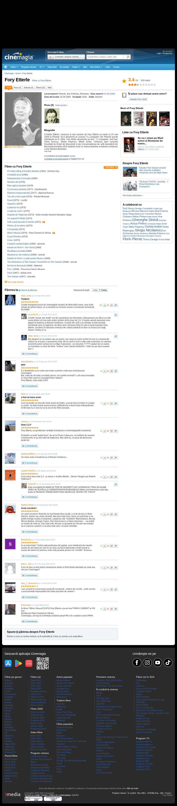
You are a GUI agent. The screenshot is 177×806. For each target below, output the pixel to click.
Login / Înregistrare (164, 53)
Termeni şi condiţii (32, 795)
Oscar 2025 (10, 765)
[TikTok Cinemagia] (168, 662)
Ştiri (85, 67)
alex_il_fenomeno (29, 583)
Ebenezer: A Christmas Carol (149, 710)
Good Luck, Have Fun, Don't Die (72, 741)
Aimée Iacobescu (141, 233)
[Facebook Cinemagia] (137, 662)
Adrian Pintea (139, 216)
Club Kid (61, 704)
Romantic (9, 727)
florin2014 (26, 539)
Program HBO (142, 761)
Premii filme (11, 755)
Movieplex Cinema (39, 765)
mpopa (24, 421)
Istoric (7, 713)
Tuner (59, 763)
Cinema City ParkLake (41, 781)
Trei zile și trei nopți (16, 196)
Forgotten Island (143, 691)
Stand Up (9, 736)
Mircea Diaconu (139, 211)
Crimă (7, 691)
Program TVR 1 (143, 767)
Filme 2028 (36, 680)
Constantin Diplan (154, 224)
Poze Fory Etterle (15, 147)
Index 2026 (36, 736)
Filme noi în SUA (145, 677)
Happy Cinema (38, 773)
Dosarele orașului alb (106, 723)
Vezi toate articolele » (133, 195)
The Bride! (61, 755)
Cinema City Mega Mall (42, 778)
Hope (98, 759)
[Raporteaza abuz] (116, 305)
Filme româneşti (38, 702)
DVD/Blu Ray (153, 793)
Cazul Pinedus (14, 236)
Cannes (8, 770)
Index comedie (37, 744)
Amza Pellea (138, 223)
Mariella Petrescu (157, 233)
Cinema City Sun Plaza (41, 776)
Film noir (9, 708)
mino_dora (26, 296)
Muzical (8, 722)
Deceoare (25, 605)
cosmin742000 (28, 471)
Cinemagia (9, 73)
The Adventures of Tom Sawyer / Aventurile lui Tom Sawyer (34, 262)
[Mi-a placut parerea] (104, 305)
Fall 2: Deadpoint (104, 709)
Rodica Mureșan (138, 236)
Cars (98, 712)
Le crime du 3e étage (106, 720)
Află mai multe (132, 788)
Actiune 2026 (37, 715)
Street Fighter (142, 705)
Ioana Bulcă (155, 211)
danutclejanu (27, 361)
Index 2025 (36, 738)
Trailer (44, 222)
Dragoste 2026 (38, 720)
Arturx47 (32, 484)
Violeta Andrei (153, 226)
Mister (7, 716)
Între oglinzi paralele (17, 185)
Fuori (98, 695)
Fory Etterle (17, 79)
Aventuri (8, 686)
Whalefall (61, 720)
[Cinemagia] (5, 67)
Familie (8, 702)
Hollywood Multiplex (40, 767)
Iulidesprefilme (28, 454)
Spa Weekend (103, 683)
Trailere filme (64, 700)
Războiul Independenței (18, 193)
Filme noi (36, 677)
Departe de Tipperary (17, 215)
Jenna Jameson (64, 686)
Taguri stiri (9, 747)
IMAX (33, 762)
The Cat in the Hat (144, 708)
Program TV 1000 (144, 764)
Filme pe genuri (13, 677)
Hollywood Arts (64, 718)
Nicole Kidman (63, 680)
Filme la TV (36, 694)
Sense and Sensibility (146, 688)
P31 (138, 683)
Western (8, 741)
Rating (104, 290)
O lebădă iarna (14, 175)
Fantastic (9, 705)
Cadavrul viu (13, 207)
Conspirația (13, 229)
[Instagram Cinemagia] (147, 662)
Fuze (59, 769)
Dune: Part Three (65, 712)
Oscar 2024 (10, 767)
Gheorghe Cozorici (153, 236)
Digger (139, 694)
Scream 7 (61, 744)
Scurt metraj (10, 730)
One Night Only (103, 701)
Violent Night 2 (143, 724)
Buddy (60, 709)
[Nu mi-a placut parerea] (111, 305)
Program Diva (142, 758)
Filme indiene (37, 705)
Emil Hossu (128, 208)
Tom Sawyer (13, 276)
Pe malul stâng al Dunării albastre (23, 171)
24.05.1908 (109, 94)
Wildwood (61, 706)
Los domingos (103, 753)
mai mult (47, 151)
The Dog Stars (103, 698)
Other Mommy (142, 697)
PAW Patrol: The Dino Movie (109, 686)
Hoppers (61, 736)
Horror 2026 (36, 723)
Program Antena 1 (144, 744)
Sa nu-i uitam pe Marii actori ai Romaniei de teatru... (150, 141)
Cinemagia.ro (19, 56)
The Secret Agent (65, 738)
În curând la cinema (107, 689)
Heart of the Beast (104, 748)
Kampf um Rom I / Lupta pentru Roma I (25, 258)
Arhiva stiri (10, 749)
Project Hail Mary (65, 727)
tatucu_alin (26, 564)
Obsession (62, 730)
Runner (99, 750)
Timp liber (52, 67)
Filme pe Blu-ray (38, 700)
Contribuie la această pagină (56, 159)
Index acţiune (37, 741)
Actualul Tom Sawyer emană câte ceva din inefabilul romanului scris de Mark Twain (153, 170)
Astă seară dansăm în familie (21, 222)
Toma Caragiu (150, 239)
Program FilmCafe (144, 755)
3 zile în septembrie (105, 742)
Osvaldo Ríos (63, 688)
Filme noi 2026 (38, 712)
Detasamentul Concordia (19, 178)
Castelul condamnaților (18, 244)
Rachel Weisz (63, 691)
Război (8, 724)
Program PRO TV (144, 742)
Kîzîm (59, 733)
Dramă (8, 700)
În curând (64, 67)
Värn (98, 734)
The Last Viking (64, 752)
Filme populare (65, 724)
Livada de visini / (15, 211)
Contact (44, 795)
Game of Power (143, 721)
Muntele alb (13, 182)
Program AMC (142, 753)
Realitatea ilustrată (16, 251)
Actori (18, 73)
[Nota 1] (129, 84)
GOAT (59, 772)
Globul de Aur (11, 776)
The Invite (61, 758)
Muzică (8, 719)
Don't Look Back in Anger (108, 715)
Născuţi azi (62, 697)
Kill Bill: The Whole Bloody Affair (71, 760)
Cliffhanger (141, 680)
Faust (10, 200)
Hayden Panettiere (65, 683)
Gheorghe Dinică (145, 220)
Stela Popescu (136, 226)
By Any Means (103, 718)
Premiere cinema (39, 691)
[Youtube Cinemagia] (157, 662)
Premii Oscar (11, 759)
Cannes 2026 (11, 773)
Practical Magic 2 (104, 726)
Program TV (10, 752)
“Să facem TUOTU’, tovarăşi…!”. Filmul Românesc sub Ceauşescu (154, 184)
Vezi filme (110, 167)
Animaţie (9, 683)
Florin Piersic (132, 239)
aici (60, 636)
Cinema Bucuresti (39, 756)
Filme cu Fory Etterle (41, 80)
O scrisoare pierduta (17, 189)
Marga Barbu (135, 214)
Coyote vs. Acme (104, 729)
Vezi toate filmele (16, 282)
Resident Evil (102, 745)
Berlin (7, 778)
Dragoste (9, 697)
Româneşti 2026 (38, 729)
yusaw (72, 156)
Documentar (10, 694)
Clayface (140, 686)
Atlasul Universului (105, 756)
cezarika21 (33, 314)
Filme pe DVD (37, 697)
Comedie (9, 688)
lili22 (23, 394)
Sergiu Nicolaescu (148, 230)
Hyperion (11, 204)
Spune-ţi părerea (29, 290)
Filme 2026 (36, 686)
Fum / (10, 269)
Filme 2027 (36, 683)
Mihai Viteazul (14, 233)
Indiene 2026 (37, 726)
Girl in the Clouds (104, 773)
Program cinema (28, 67)
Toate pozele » (61, 105)
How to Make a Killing (67, 747)
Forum (116, 67)
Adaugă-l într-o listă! (138, 99)
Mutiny (99, 693)
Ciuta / (10, 240)
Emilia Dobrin (151, 217)
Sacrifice (100, 704)
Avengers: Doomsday (146, 729)
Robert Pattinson (64, 694)
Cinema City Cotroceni (41, 759)
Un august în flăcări (16, 218)
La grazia (61, 766)
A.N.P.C (75, 795)
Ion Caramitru (147, 214)
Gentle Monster (103, 764)
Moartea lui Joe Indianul (18, 254)
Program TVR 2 (143, 769)
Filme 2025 (36, 688)
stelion (141, 149)
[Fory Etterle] (23, 145)
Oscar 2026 (10, 762)
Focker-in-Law (143, 718)
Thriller (8, 738)
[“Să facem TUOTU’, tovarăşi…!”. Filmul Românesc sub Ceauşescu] (130, 190)
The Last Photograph (66, 715)
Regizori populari (39, 749)
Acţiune (8, 680)
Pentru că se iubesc (16, 225)
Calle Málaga (102, 767)
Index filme (37, 732)
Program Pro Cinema (146, 747)
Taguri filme (10, 744)
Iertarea (100, 731)
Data (95, 290)
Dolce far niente (64, 749)
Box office (141, 793)
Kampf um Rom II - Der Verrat (21, 247)
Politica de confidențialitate (60, 795)
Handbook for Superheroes (109, 706)
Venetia (8, 781)
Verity (98, 770)
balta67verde (27, 505)
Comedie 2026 (38, 718)
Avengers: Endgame (105, 761)
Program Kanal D (144, 750)
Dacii (10, 273)
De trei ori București (16, 265)
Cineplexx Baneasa (40, 770)
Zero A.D (140, 727)
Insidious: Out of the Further (109, 680)
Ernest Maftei (164, 239)
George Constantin (144, 208)
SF (6, 733)
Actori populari (37, 747)
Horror (8, 711)
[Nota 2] (131, 84)
